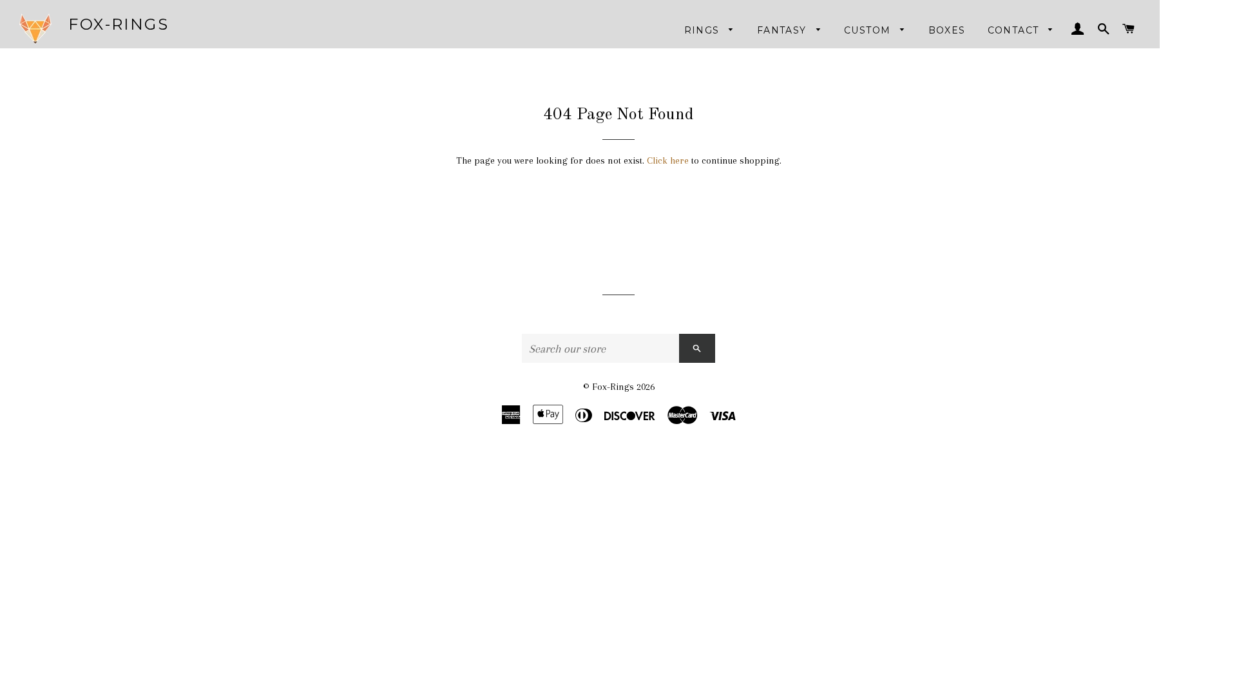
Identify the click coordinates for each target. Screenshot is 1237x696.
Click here (668, 160)
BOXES (947, 30)
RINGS (703, 30)
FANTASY (783, 30)
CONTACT (1015, 30)
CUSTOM (869, 30)
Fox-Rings (118, 24)
